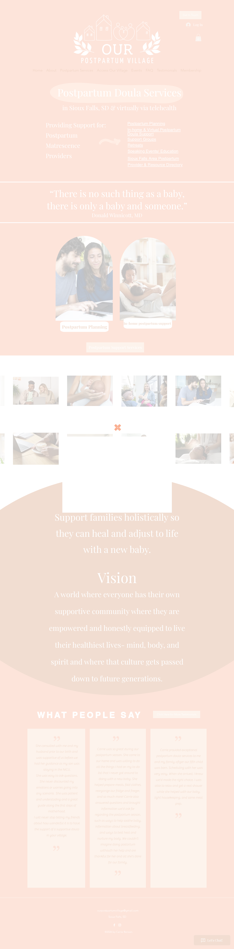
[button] (117, 427)
